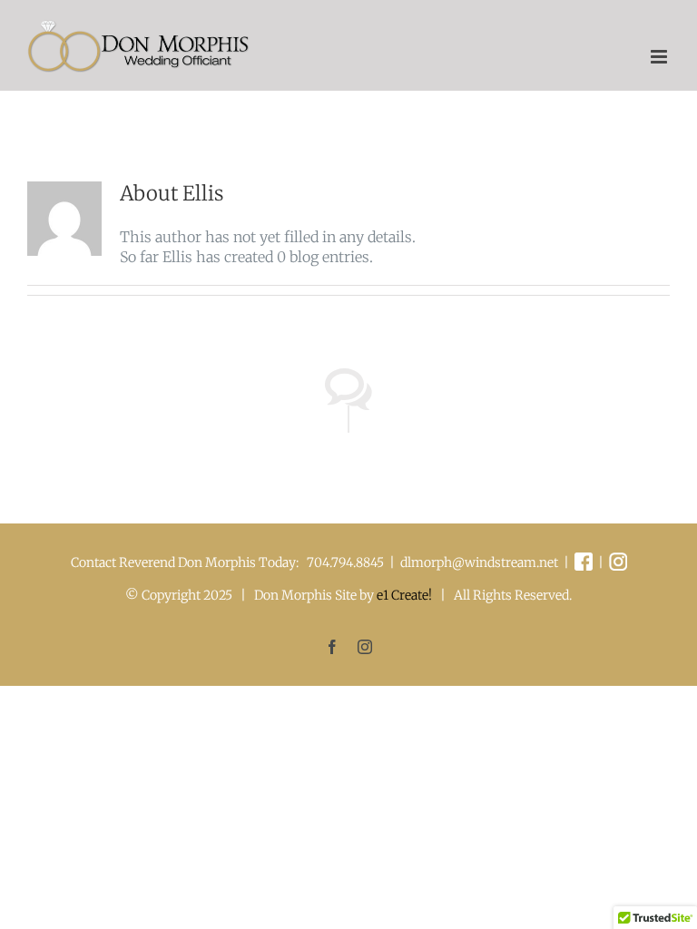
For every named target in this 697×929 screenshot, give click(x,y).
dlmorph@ (432, 562)
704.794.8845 (345, 562)
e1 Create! (404, 595)
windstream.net (511, 562)
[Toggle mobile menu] (660, 56)
